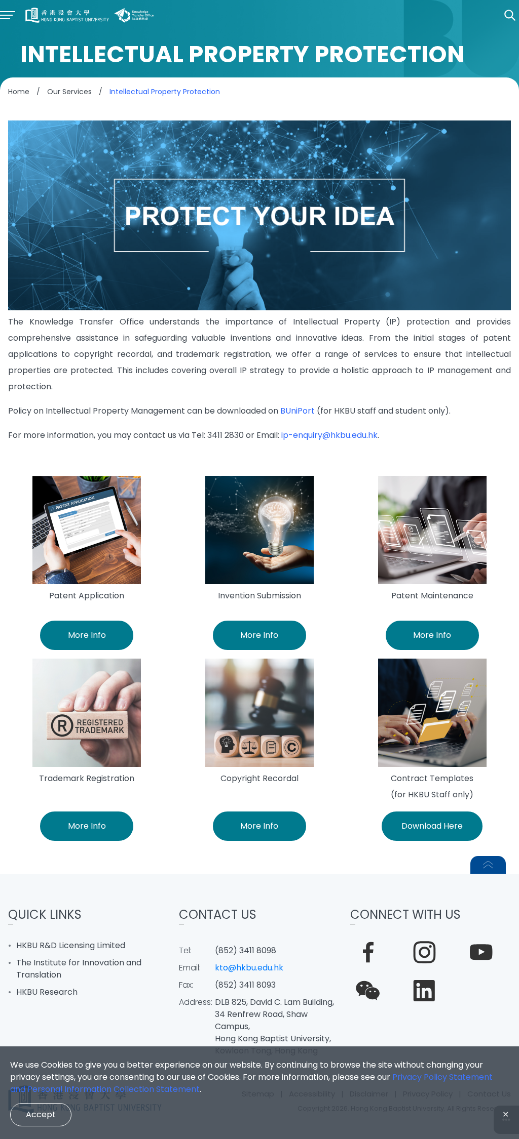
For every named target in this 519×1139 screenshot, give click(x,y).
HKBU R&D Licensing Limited (70, 945)
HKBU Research (47, 992)
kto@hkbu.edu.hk (249, 967)
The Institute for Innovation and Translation (78, 969)
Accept (41, 1114)
